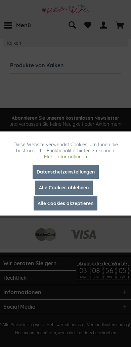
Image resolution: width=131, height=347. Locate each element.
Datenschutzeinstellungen (66, 172)
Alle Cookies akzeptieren (65, 203)
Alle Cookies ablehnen (64, 188)
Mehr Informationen (65, 157)
